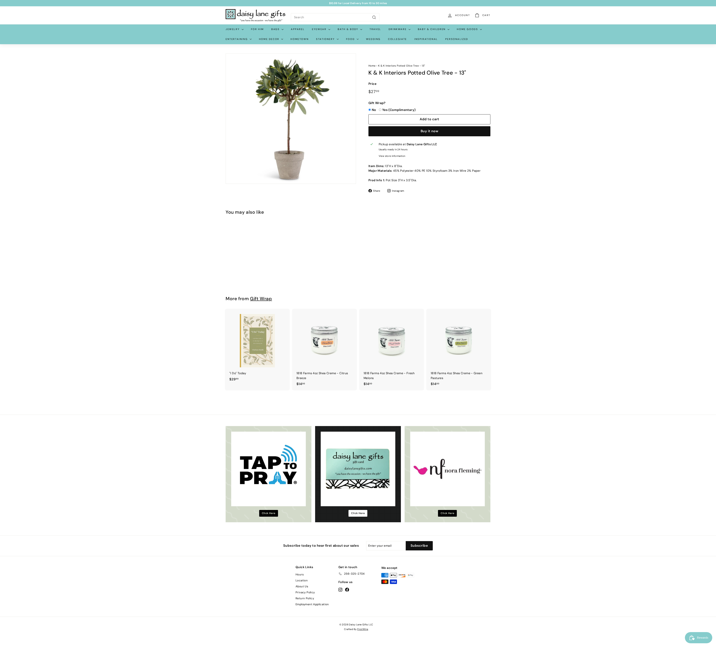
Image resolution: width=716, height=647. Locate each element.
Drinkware (398, 29)
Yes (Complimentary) (399, 110)
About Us (302, 586)
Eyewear (319, 29)
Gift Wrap (261, 299)
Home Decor (269, 39)
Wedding (373, 39)
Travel (375, 29)
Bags (276, 29)
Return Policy (305, 598)
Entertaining (237, 39)
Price (372, 84)
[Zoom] (291, 119)
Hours (300, 574)
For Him (257, 29)
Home (372, 65)
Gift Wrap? (376, 103)
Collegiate (397, 39)
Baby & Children (432, 29)
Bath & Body (348, 29)
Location (302, 580)
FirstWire (362, 629)
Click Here (268, 513)
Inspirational (426, 39)
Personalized (456, 39)
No (374, 110)
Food (351, 39)
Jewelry (233, 29)
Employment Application (312, 604)
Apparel (297, 29)
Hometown (300, 39)
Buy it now (429, 131)
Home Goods (468, 29)
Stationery (326, 39)
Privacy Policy (305, 592)
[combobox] (335, 17)
